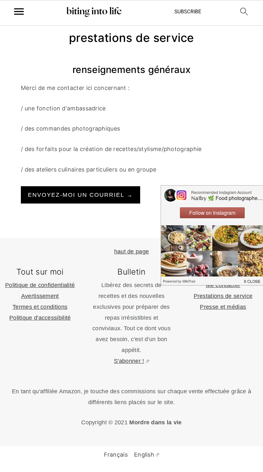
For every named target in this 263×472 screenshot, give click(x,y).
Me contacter (223, 285)
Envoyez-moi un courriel (80, 195)
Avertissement (40, 296)
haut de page (131, 251)
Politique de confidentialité (40, 285)
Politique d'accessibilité (40, 318)
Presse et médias (223, 307)
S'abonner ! (129, 361)
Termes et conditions (40, 307)
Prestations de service (223, 296)
